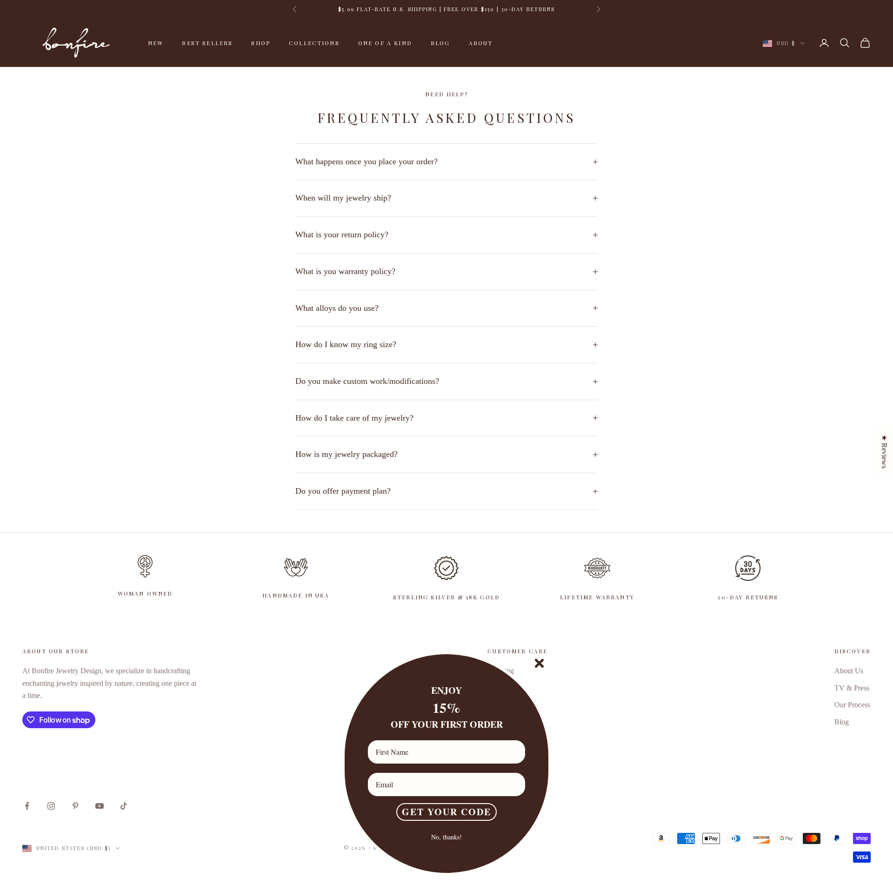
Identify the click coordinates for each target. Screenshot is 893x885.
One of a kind (385, 43)
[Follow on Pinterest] (75, 806)
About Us (848, 671)
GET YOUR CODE (446, 811)
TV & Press (851, 688)
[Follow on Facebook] (27, 806)
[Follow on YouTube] (99, 806)
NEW (155, 43)
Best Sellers (207, 43)
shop (260, 43)
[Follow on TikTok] (123, 806)
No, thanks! (446, 836)
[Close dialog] (539, 663)
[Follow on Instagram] (51, 806)
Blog (440, 43)
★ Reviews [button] (884, 452)
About (481, 43)
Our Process (852, 705)
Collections (314, 43)
